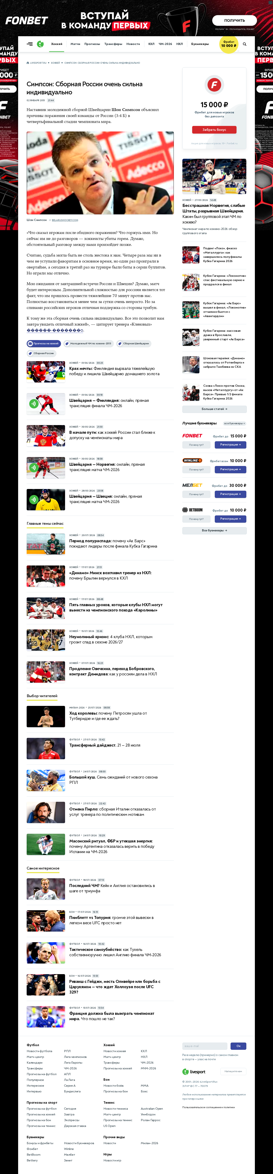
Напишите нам (233, 1071)
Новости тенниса (115, 1109)
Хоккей (56, 44)
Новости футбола (39, 1051)
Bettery (32, 1160)
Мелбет (69, 1155)
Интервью (34, 1091)
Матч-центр (35, 1057)
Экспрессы (71, 1120)
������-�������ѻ (55, 330)
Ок (239, 1046)
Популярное (35, 1080)
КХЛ (151, 44)
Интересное (35, 1086)
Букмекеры (200, 44)
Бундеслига (72, 1091)
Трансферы (113, 44)
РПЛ (67, 1051)
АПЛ (67, 1074)
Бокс (144, 1091)
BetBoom (34, 1155)
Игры (107, 1154)
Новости (133, 44)
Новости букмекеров (79, 1143)
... (238, 50)
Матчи (75, 44)
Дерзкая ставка (75, 1126)
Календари (34, 1063)
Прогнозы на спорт (42, 1102)
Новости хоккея (114, 1051)
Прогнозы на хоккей (41, 1114)
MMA (144, 1086)
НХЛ (179, 44)
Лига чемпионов (75, 1057)
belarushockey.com (65, 220)
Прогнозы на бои (39, 1120)
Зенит (68, 1160)
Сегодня (70, 1109)
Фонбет (32, 1149)
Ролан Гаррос (150, 1120)
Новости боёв (113, 1086)
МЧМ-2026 (148, 1068)
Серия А (70, 1086)
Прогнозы (92, 44)
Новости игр (112, 1160)
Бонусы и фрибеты (40, 1143)
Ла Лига (69, 1080)
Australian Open (152, 1109)
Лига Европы (73, 1063)
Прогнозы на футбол (41, 1074)
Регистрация (230, 445)
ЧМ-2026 (165, 44)
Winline (69, 1149)
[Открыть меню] (31, 44)
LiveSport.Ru (38, 63)
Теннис (109, 1102)
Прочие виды (114, 1137)
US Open (109, 1126)
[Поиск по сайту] (246, 44)
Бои (106, 1079)
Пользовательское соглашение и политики (208, 1107)
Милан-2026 (149, 1143)
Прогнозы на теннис (41, 1126)
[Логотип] (40, 44)
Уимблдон (148, 1114)
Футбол (33, 1045)
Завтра (69, 1114)
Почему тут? (196, 445)
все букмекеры (234, 423)
